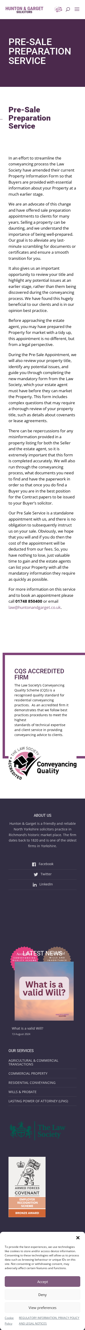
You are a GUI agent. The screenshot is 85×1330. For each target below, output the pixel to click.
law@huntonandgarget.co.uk (34, 607)
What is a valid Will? (27, 1028)
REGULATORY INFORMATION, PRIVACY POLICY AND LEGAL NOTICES (49, 1321)
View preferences (42, 1307)
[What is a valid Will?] (44, 992)
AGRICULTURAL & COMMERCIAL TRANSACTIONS (33, 1062)
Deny (42, 1294)
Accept (42, 1281)
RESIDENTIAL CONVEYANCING (31, 1082)
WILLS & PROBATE (22, 1092)
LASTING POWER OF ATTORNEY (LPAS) (38, 1101)
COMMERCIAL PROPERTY (27, 1073)
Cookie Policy (9, 1321)
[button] (78, 1237)
